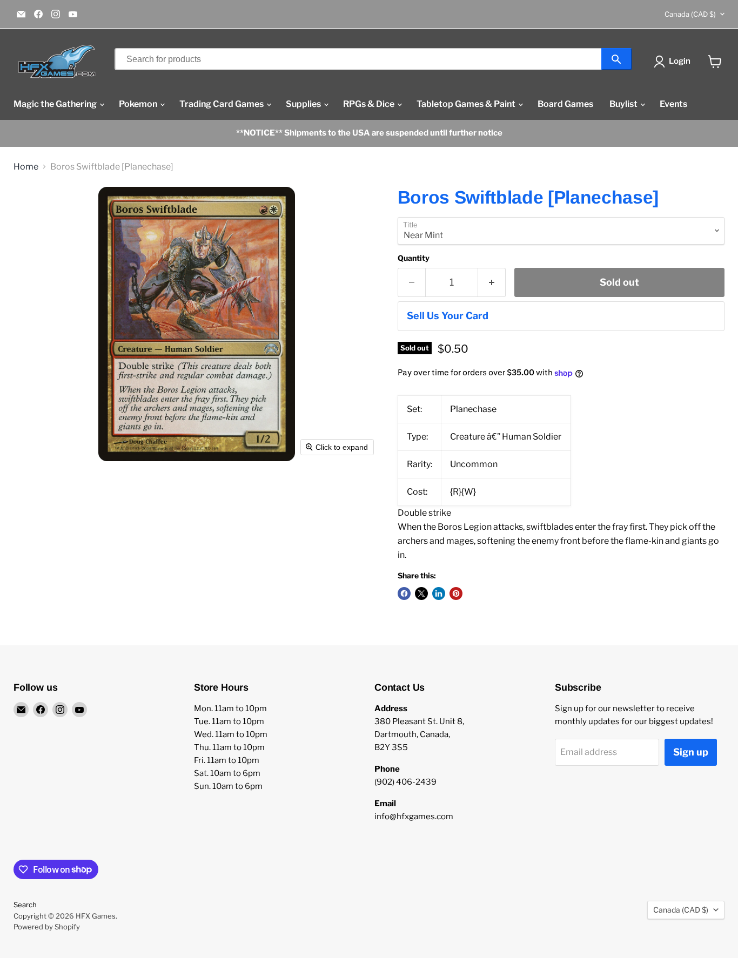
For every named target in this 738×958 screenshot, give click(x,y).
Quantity (414, 258)
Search (25, 904)
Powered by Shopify (47, 926)
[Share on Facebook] (404, 593)
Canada (690, 14)
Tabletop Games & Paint (467, 104)
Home (26, 167)
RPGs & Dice (369, 104)
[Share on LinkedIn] (438, 593)
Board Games (565, 104)
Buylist (624, 104)
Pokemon (139, 104)
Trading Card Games (222, 104)
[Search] (616, 59)
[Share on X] (421, 593)
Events (673, 104)
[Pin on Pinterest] (455, 593)
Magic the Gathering (56, 104)
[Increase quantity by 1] (492, 283)
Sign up (690, 752)
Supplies (304, 104)
